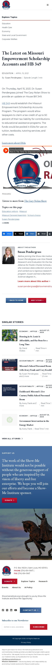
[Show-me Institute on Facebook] (3, 610)
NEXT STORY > (37, 300)
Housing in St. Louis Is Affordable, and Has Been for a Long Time (33, 340)
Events (5, 587)
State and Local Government (14, 35)
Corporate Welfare (9, 39)
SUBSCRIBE (38, 627)
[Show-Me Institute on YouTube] (15, 610)
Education (6, 23)
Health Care (7, 27)
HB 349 (6, 103)
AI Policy (28, 587)
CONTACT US (29, 610)
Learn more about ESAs (14, 142)
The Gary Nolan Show (35, 201)
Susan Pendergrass (13, 78)
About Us (16, 587)
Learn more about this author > (34, 281)
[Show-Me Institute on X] (7, 610)
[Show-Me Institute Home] (6, 4)
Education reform (10, 211)
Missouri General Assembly (14, 215)
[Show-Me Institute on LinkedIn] (11, 610)
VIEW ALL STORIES (11, 439)
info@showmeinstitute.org (11, 659)
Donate (8, 500)
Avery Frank (27, 403)
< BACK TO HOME (16, 300)
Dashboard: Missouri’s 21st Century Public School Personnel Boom (34, 395)
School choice (34, 215)
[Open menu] (47, 4)
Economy (6, 31)
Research (43, 581)
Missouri (23, 211)
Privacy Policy (26, 642)
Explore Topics (28, 581)
